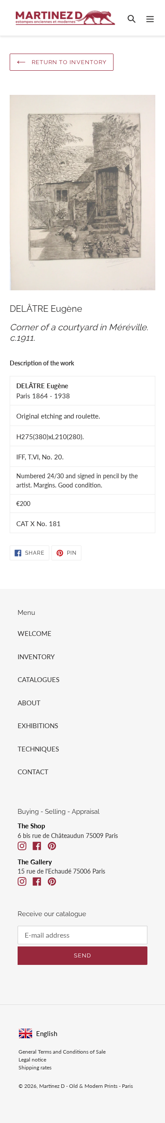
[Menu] (150, 17)
